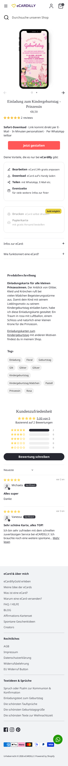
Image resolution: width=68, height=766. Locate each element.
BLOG (7, 610)
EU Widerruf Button (16, 669)
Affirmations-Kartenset (18, 615)
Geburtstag (45, 359)
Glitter (22, 367)
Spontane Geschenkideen (19, 621)
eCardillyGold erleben (17, 581)
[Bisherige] (5, 93)
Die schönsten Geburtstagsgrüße (24, 709)
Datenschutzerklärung (17, 657)
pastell (49, 383)
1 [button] (32, 92)
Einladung (14, 359)
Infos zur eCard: (13, 243)
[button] (12, 117)
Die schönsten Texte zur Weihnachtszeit (28, 715)
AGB (6, 646)
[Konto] (51, 4)
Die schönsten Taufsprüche (20, 704)
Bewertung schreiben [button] (34, 457)
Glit (11, 367)
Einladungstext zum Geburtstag (23, 698)
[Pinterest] (18, 729)
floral (29, 359)
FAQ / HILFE (11, 604)
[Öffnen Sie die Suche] (6, 17)
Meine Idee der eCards (18, 587)
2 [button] (36, 92)
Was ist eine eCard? (16, 593)
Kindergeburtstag (19, 375)
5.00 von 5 (43, 418)
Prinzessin (14, 390)
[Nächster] (63, 93)
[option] (34, 59)
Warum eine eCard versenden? (23, 598)
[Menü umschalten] (5, 6)
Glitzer (36, 367)
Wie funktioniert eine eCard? (21, 254)
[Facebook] (6, 729)
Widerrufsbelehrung (16, 663)
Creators (9, 627)
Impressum (11, 652)
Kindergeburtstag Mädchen (24, 383)
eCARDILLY (29, 756)
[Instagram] (12, 729)
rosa (29, 390)
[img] (12, 480)
